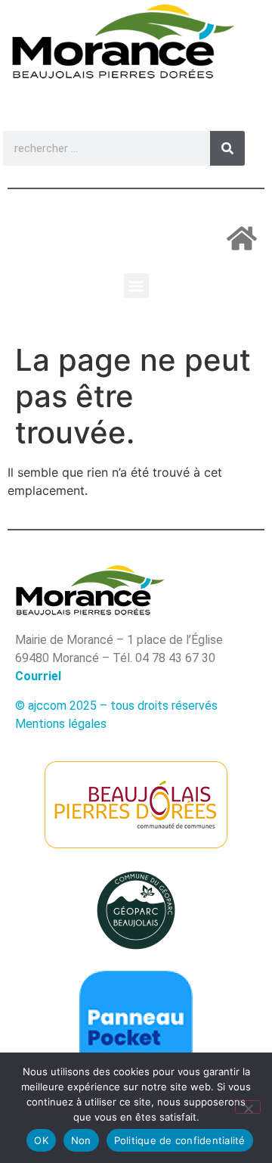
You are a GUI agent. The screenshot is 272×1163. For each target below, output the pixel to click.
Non (81, 1140)
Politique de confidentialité (180, 1140)
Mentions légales (61, 724)
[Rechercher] (227, 148)
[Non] (248, 1107)
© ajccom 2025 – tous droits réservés (116, 705)
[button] (136, 285)
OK (41, 1140)
